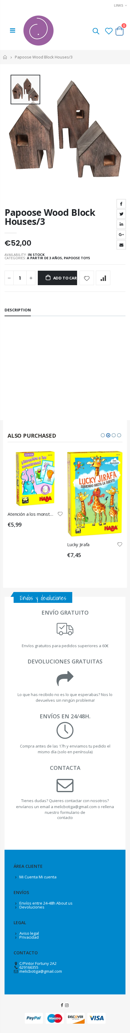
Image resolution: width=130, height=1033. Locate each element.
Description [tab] (18, 310)
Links (118, 5)
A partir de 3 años (44, 258)
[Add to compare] (103, 278)
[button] (103, 435)
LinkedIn (121, 224)
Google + (121, 234)
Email (121, 245)
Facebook (121, 204)
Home (5, 57)
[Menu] (12, 30)
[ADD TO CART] (52, 460)
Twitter (121, 214)
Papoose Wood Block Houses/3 (50, 217)
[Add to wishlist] (87, 278)
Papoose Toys (77, 258)
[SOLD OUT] (112, 460)
